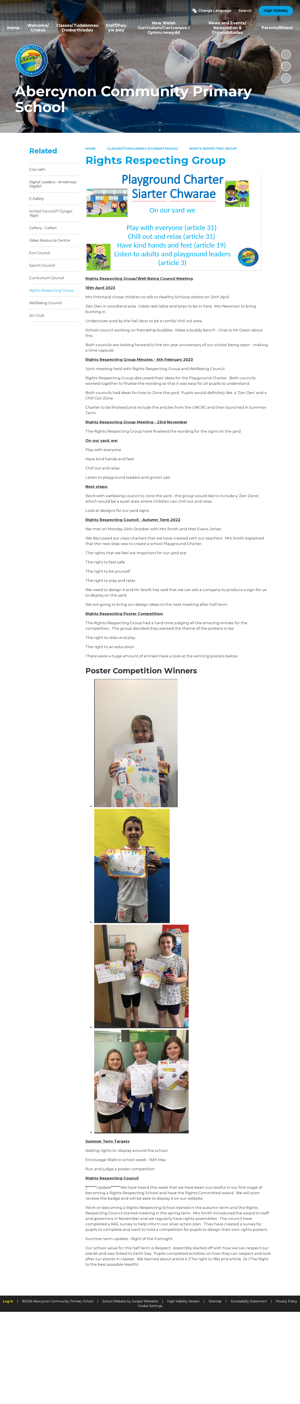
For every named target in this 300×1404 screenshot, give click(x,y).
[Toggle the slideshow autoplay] (286, 54)
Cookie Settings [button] (150, 1306)
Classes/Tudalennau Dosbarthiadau (142, 149)
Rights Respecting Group (213, 149)
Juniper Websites (145, 1301)
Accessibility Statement (249, 1301)
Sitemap (215, 1301)
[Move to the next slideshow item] (286, 78)
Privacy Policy (286, 1301)
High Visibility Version (183, 1301)
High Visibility (276, 11)
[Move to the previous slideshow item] (286, 66)
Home (90, 149)
